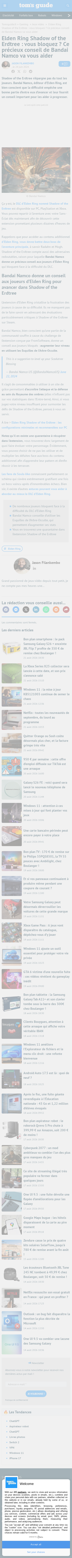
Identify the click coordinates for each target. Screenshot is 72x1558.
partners (22, 1492)
